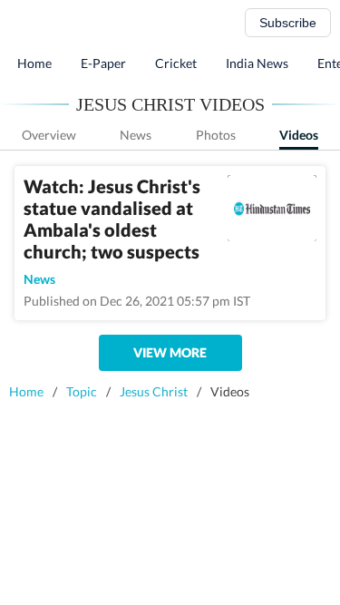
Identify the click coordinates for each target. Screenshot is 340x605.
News (135, 134)
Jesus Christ (154, 391)
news (39, 279)
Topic (81, 391)
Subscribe (287, 22)
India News (257, 63)
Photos (216, 134)
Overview (49, 134)
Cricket (176, 63)
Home (34, 63)
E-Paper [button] (103, 63)
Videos (298, 134)
